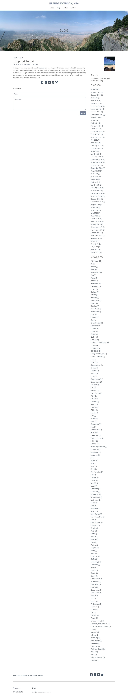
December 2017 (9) (97, 227)
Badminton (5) (96, 283)
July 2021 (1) (95, 140)
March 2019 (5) (96, 185)
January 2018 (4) (97, 224)
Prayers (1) (95, 548)
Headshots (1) (96, 435)
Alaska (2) (94, 267)
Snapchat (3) (95, 565)
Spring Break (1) (96, 579)
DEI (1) (93, 359)
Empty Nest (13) (96, 382)
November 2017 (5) (97, 230)
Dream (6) (94, 368)
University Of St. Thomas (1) (101, 626)
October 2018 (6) (97, 199)
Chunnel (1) (95, 328)
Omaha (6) (94, 528)
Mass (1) (94, 486)
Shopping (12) (96, 562)
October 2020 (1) (97, 148)
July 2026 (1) (95, 89)
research (42, 68)
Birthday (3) (95, 292)
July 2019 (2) (95, 174)
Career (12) (95, 317)
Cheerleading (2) (97, 323)
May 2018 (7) (95, 213)
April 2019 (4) (95, 182)
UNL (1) (93, 629)
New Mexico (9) (96, 514)
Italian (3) (94, 461)
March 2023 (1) (96, 129)
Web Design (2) (96, 640)
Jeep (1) (94, 466)
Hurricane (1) (95, 449)
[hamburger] (4, 3)
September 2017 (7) (98, 235)
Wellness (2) (95, 646)
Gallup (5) (94, 418)
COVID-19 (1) (95, 351)
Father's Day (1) (96, 393)
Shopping (27, 64)
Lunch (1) (94, 480)
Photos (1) (94, 539)
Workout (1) (95, 660)
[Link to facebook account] (91, 674)
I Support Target (23, 61)
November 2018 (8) (97, 196)
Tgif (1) (93, 612)
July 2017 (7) (95, 241)
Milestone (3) (95, 491)
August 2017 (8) (96, 238)
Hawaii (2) (94, 432)
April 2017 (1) (95, 250)
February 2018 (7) (97, 221)
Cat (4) (93, 320)
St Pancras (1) (96, 581)
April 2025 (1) (95, 101)
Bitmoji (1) (94, 295)
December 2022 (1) (97, 131)
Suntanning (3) (96, 590)
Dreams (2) (95, 371)
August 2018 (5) (96, 205)
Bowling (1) (95, 306)
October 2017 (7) (97, 233)
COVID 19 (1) (95, 348)
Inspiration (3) (95, 452)
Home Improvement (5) (99, 446)
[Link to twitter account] (95, 674)
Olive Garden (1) (96, 522)
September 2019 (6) (98, 168)
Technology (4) (96, 604)
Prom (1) (94, 551)
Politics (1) (94, 545)
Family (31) (95, 390)
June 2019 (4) (96, 176)
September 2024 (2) (98, 115)
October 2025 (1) (97, 95)
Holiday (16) (95, 444)
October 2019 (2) (97, 165)
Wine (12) (94, 652)
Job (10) (94, 469)
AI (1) (93, 264)
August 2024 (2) (96, 117)
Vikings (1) (94, 635)
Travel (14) (94, 618)
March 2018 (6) (96, 219)
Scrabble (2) (95, 556)
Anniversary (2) (96, 272)
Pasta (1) (94, 536)
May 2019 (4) (95, 179)
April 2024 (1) (95, 123)
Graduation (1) (96, 424)
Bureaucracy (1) (96, 312)
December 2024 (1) (97, 106)
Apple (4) (94, 278)
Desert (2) (94, 362)
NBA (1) (93, 506)
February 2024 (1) (97, 126)
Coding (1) (94, 334)
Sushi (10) (94, 595)
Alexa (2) (94, 269)
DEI (14, 64)
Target (35, 64)
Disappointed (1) (97, 365)
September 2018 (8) (98, 202)
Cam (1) (93, 314)
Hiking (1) (94, 441)
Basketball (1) (96, 286)
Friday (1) (94, 410)
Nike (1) (93, 520)
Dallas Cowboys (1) (98, 357)
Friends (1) (94, 413)
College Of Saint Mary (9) (100, 342)
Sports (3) (94, 573)
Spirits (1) (94, 570)
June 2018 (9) (96, 210)
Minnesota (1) (95, 494)
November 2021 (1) (97, 137)
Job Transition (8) (97, 472)
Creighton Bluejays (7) (99, 354)
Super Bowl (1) (96, 593)
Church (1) (94, 331)
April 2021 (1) (95, 143)
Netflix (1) (94, 511)
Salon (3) (94, 553)
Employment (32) (97, 379)
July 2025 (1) (95, 98)
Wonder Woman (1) (98, 657)
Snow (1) (94, 567)
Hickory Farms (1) (97, 438)
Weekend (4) (95, 643)
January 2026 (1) (97, 92)
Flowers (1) (95, 402)
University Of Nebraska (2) (100, 624)
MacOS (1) (94, 483)
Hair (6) (93, 427)
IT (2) (92, 458)
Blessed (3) (95, 297)
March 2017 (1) (96, 252)
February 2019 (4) (97, 188)
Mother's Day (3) (96, 497)
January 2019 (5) (97, 190)
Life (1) (93, 475)
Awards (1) (94, 281)
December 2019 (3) (97, 160)
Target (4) (94, 601)
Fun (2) (93, 416)
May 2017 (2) (95, 247)
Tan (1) (93, 598)
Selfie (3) (94, 559)
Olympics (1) (95, 525)
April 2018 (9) (95, 216)
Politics (19, 64)
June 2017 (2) (96, 244)
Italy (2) (93, 463)
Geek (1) (94, 421)
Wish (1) (94, 655)
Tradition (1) (95, 615)
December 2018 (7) (97, 193)
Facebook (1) (95, 385)
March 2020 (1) (96, 154)
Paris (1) (94, 531)
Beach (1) (94, 289)
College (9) (95, 340)
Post (83, 113)
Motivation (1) (95, 500)
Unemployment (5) (97, 621)
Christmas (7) (95, 326)
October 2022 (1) (97, 134)
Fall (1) (93, 387)
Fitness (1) (94, 399)
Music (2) (94, 503)
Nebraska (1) (95, 508)
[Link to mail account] (102, 674)
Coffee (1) (94, 337)
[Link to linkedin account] (98, 674)
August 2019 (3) (96, 171)
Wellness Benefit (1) (98, 649)
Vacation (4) (95, 632)
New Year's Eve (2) (97, 517)
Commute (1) (95, 345)
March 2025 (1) (96, 103)
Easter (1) (94, 373)
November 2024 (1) (97, 109)
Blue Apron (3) (96, 300)
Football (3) (95, 407)
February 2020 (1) (97, 157)
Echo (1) (94, 376)
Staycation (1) (96, 584)
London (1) (94, 477)
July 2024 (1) (95, 120)
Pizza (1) (94, 542)
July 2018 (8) (95, 207)
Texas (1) (94, 610)
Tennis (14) (95, 607)
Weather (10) (95, 638)
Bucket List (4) (96, 309)
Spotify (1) (94, 576)
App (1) (93, 275)
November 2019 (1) (97, 162)
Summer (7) (95, 587)
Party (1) (94, 534)
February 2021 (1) (97, 145)
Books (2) (94, 303)
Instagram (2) (95, 455)
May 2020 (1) (95, 151)
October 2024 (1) (97, 112)
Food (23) (94, 404)
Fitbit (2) (94, 396)
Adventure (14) (96, 261)
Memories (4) (95, 489)
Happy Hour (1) (96, 430)
